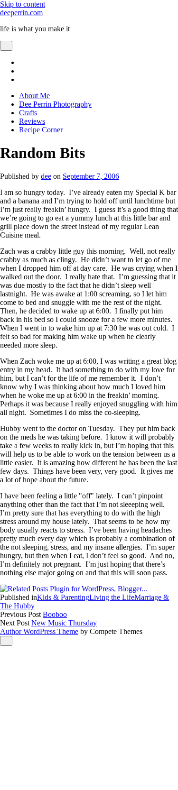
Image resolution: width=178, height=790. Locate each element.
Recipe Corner (41, 130)
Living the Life (111, 597)
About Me (34, 96)
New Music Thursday (64, 623)
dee (46, 176)
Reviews (32, 121)
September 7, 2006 (91, 176)
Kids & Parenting (63, 597)
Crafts (28, 113)
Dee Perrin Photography (55, 104)
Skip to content (22, 4)
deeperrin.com (21, 13)
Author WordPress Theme (39, 631)
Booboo (55, 614)
